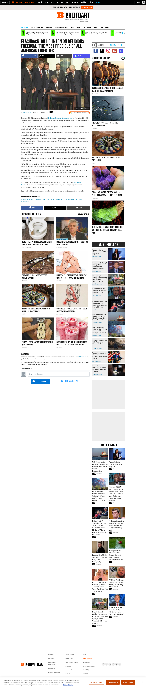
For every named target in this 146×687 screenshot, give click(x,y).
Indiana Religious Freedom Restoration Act (67, 199)
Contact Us (69, 670)
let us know (82, 357)
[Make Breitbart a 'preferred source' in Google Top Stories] (79, 112)
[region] (73, 682)
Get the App (86, 662)
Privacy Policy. (68, 685)
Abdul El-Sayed (76, 27)
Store (84, 654)
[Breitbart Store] (98, 2)
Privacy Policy (70, 658)
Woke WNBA (104, 27)
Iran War (49, 27)
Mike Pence (25, 201)
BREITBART (77, 15)
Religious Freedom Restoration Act (60, 118)
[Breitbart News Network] (94, 45)
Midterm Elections (90, 27)
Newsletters (29, 2)
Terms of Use (70, 654)
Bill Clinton (30, 199)
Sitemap (85, 674)
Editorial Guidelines (54, 672)
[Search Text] (132, 2)
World (82, 2)
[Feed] (119, 664)
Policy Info (51, 668)
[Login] (138, 2)
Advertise (69, 666)
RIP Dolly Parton (37, 27)
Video (91, 2)
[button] (5, 2)
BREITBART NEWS (34, 664)
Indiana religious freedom (43, 199)
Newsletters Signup (89, 666)
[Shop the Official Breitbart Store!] (116, 45)
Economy (75, 2)
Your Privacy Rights (96, 682)
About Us (51, 658)
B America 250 (41, 2)
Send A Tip (86, 670)
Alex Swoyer (27, 112)
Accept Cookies (128, 682)
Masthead (51, 654)
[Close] (142, 682)
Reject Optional (113, 682)
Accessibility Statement (52, 663)
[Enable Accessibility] (143, 2)
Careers (68, 674)
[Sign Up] (87, 7)
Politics (23, 199)
